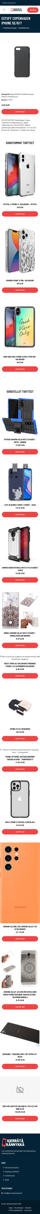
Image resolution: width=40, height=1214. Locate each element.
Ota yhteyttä (18, 1208)
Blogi (7, 1180)
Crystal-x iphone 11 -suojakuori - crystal (20, 204)
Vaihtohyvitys (10, 1176)
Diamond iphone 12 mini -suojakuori (20, 280)
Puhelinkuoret (24, 28)
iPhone (4, 97)
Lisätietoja (20, 112)
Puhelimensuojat (10, 28)
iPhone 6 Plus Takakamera (20, 729)
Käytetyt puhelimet (12, 1172)
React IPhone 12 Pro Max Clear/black (20, 822)
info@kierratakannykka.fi (9, 3)
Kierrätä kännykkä (12, 1168)
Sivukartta (28, 1210)
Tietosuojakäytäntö (15, 1210)
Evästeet (28, 1208)
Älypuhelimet (15, 94)
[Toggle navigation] (4, 10)
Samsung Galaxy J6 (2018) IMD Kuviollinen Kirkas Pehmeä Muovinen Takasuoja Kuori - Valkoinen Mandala (20, 994)
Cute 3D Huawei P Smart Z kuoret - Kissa (20, 505)
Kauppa (33, 10)
